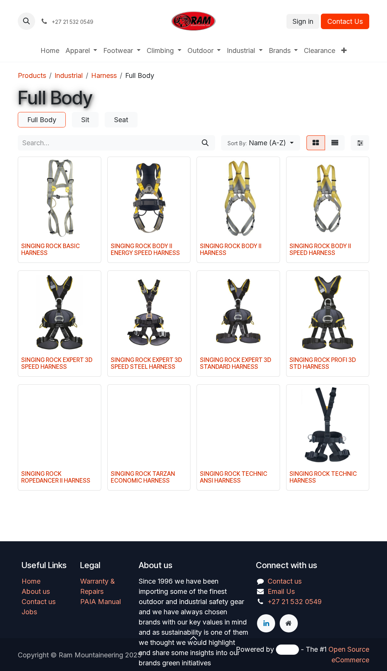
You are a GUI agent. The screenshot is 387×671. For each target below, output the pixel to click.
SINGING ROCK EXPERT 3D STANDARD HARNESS (235, 363)
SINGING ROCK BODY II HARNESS (231, 249)
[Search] (205, 143)
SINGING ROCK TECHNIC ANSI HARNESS (233, 477)
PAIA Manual (100, 602)
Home (31, 581)
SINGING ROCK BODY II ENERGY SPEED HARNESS (145, 249)
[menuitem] (49, 50)
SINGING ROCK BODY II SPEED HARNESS (320, 249)
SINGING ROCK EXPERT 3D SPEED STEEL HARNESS (146, 363)
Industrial (68, 75)
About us (36, 591)
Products (32, 75)
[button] (26, 21)
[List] (335, 143)
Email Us (281, 591)
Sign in (303, 21)
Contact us (39, 602)
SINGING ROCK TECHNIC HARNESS (323, 477)
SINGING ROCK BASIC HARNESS (50, 249)
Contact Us (345, 21)
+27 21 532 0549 (295, 602)
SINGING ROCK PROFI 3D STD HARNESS (322, 363)
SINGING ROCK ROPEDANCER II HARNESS (55, 477)
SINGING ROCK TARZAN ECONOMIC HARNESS (143, 477)
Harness (104, 75)
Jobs (29, 612)
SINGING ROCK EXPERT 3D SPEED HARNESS (57, 363)
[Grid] (315, 143)
